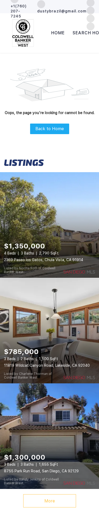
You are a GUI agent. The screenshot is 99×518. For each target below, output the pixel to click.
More (49, 500)
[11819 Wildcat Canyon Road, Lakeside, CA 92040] (49, 330)
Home (58, 32)
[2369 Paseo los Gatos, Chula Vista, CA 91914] (49, 225)
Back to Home (49, 128)
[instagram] (91, 10)
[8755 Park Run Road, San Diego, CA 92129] (49, 436)
